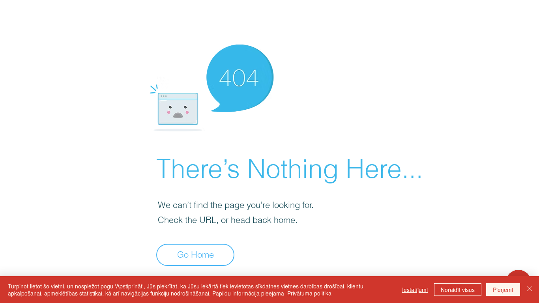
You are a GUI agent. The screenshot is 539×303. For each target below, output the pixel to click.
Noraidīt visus (458, 290)
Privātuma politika (309, 293)
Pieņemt (503, 290)
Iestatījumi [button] (415, 290)
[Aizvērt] (529, 289)
